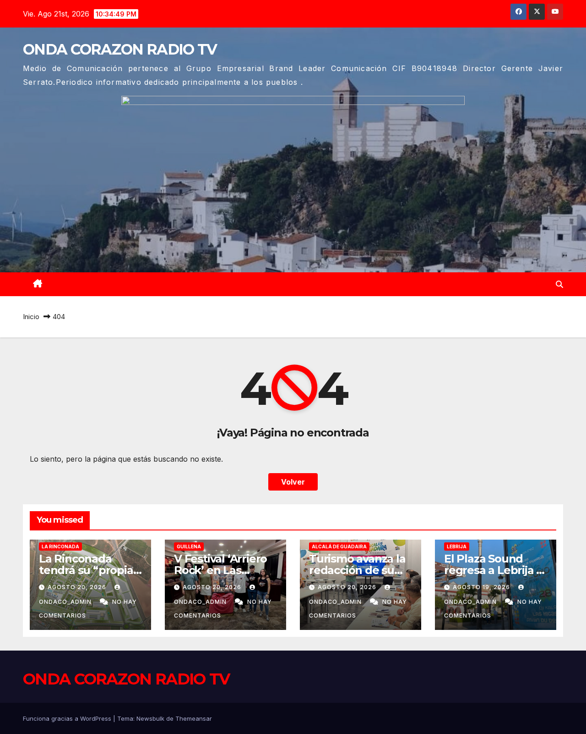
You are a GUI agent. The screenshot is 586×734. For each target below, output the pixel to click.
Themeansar (193, 718)
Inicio (31, 316)
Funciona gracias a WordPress (68, 718)
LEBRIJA (457, 546)
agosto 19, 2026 (482, 587)
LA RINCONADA (60, 546)
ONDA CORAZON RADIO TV (120, 49)
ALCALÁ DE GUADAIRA (339, 546)
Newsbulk (150, 718)
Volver (293, 481)
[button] (559, 284)
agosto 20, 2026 (78, 587)
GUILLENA (189, 546)
